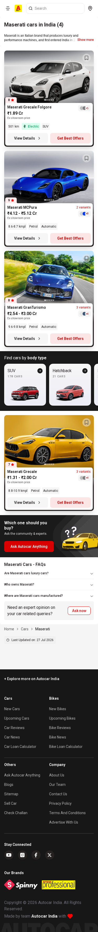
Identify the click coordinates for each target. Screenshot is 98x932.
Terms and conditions (67, 813)
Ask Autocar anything (22, 775)
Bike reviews (60, 728)
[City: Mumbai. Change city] (90, 8)
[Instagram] (22, 855)
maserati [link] (42, 629)
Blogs (8, 784)
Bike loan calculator (66, 747)
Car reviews (14, 728)
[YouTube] (9, 855)
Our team (57, 784)
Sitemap (11, 794)
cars (24, 629)
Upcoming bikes (62, 718)
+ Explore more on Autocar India (31, 679)
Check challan (15, 813)
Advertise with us (63, 822)
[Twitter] (49, 855)
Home (9, 629)
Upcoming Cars (16, 718)
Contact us (58, 794)
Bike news (57, 737)
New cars (12, 709)
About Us (56, 775)
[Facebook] (36, 855)
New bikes (57, 709)
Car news (12, 737)
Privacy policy (60, 803)
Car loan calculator (20, 747)
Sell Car (10, 803)
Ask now (79, 611)
